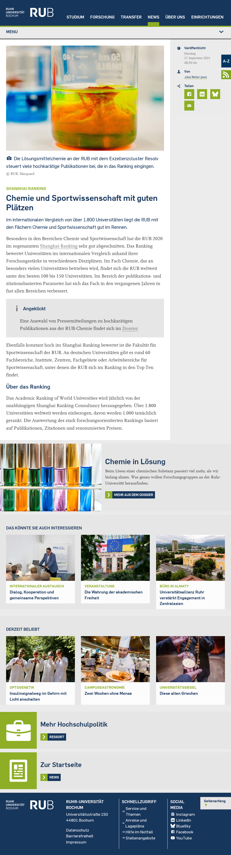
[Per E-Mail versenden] (190, 106)
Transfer (131, 17)
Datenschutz (77, 829)
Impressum (76, 841)
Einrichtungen (207, 17)
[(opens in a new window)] (26, 13)
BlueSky (183, 825)
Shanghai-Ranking (59, 246)
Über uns (175, 17)
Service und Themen (136, 811)
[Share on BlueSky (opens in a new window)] (216, 94)
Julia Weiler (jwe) (195, 77)
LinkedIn (183, 820)
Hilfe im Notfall (139, 831)
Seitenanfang (215, 803)
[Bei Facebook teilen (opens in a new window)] (190, 94)
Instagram (185, 814)
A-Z (226, 61)
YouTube (184, 837)
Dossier (130, 328)
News (153, 17)
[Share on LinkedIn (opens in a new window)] (202, 94)
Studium (75, 17)
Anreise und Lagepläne (136, 823)
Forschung (102, 17)
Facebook (184, 831)
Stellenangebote (140, 837)
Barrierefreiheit (79, 835)
